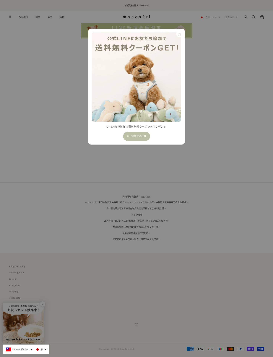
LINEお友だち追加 (136, 136)
